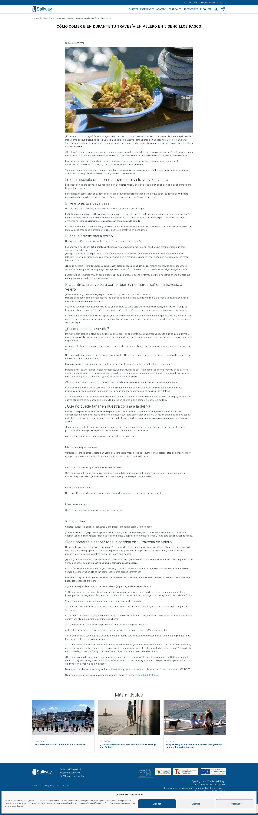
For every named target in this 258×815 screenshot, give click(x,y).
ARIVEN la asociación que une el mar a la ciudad (60, 744)
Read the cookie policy (32, 803)
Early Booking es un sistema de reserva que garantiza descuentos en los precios (194, 746)
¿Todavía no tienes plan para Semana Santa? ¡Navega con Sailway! (128, 746)
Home (35, 18)
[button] (222, 9)
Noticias (43, 18)
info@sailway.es (208, 2)
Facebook (143, 675)
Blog (47, 785)
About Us (60, 785)
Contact (221, 2)
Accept (157, 803)
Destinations (37, 785)
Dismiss (196, 803)
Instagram (154, 675)
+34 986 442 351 (191, 2)
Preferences (235, 803)
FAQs (52, 785)
